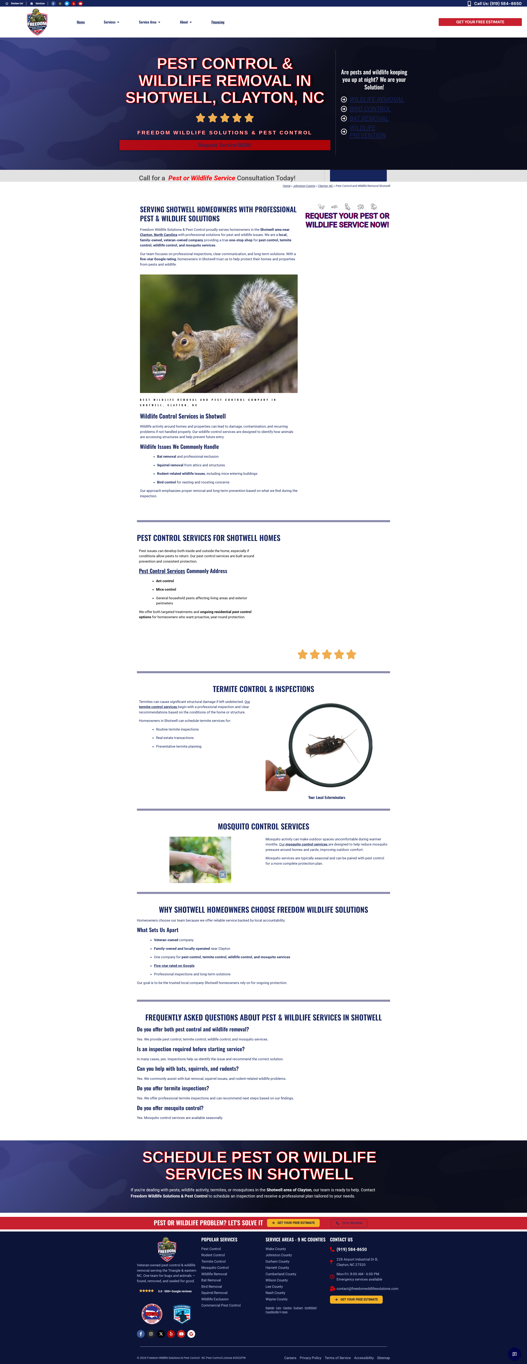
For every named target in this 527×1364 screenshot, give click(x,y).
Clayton (287, 1307)
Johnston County (304, 186)
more (285, 1312)
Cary (278, 1307)
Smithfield (310, 1307)
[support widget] (514, 1354)
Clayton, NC (325, 186)
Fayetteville (272, 1312)
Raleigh (270, 1307)
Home (286, 186)
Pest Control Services (162, 571)
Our (303, 844)
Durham (298, 1307)
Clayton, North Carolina (158, 235)
